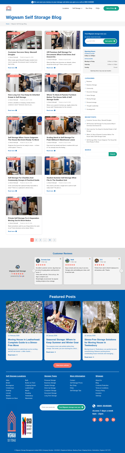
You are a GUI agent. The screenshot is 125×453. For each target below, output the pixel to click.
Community (90, 88)
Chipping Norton (30, 385)
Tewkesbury (29, 395)
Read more (11, 67)
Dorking (8, 390)
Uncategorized (91, 109)
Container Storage (50, 390)
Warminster (28, 398)
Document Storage (92, 92)
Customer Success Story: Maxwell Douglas (99, 120)
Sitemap (98, 395)
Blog (97, 383)
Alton (7, 380)
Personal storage (91, 102)
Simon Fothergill (14, 57)
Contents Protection (102, 385)
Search (88, 150)
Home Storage (91, 95)
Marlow (8, 395)
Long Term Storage (50, 395)
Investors (98, 393)
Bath (26, 380)
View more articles (62, 365)
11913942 (57, 450)
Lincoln (8, 393)
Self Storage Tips (75, 390)
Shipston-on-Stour (12, 398)
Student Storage (49, 385)
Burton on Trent (30, 383)
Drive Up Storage (50, 388)
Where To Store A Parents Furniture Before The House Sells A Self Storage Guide (61, 97)
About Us (99, 380)
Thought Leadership (92, 106)
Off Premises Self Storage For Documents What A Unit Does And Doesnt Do (61, 54)
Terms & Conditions (102, 388)
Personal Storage (50, 380)
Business (89, 81)
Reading (28, 393)
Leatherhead (29, 388)
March (27, 390)
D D (101, 259)
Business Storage (92, 85)
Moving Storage (91, 99)
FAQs (97, 8)
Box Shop (89, 8)
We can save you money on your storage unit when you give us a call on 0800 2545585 (64, 2)
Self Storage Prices (76, 383)
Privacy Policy (100, 390)
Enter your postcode (93, 37)
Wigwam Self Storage (17, 271)
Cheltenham (10, 388)
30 (50, 240)
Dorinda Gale (45, 259)
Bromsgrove (10, 385)
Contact (72, 380)
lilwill (72, 259)
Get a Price (110, 8)
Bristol (8, 383)
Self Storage (76, 8)
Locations (65, 8)
